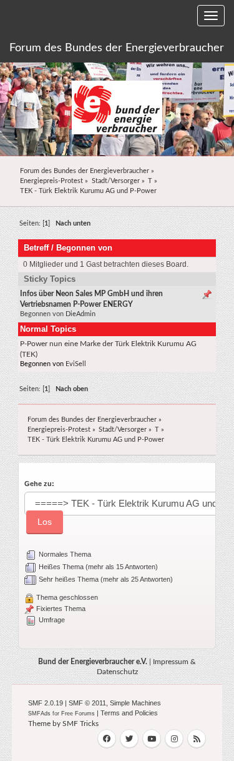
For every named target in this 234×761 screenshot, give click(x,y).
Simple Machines (135, 703)
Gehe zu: (39, 483)
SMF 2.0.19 (45, 703)
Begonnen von (84, 247)
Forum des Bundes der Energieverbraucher (116, 48)
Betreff (36, 247)
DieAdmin (80, 314)
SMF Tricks (80, 723)
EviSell (76, 364)
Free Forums (78, 713)
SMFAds (39, 713)
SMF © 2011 (87, 703)
